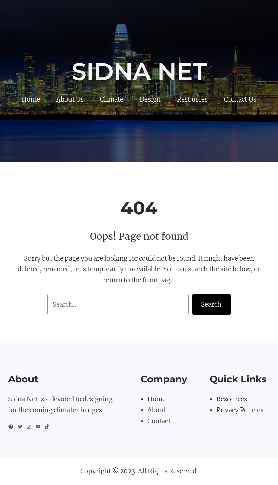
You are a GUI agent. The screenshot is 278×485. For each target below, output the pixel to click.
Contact (159, 421)
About (156, 410)
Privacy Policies (239, 410)
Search (211, 304)
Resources (231, 399)
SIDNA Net (139, 71)
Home (156, 399)
